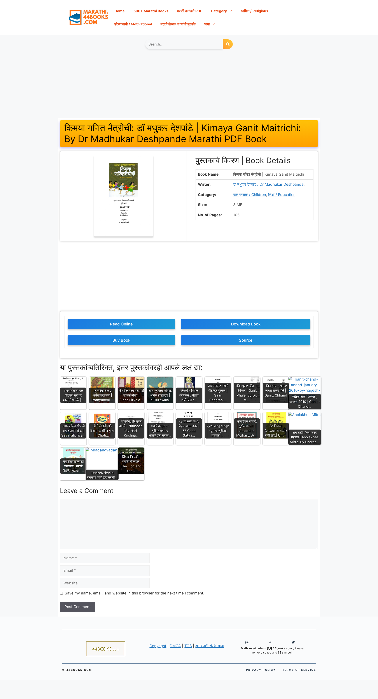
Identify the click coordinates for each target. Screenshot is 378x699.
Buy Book (121, 340)
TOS (188, 646)
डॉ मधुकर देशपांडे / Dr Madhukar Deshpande (268, 184)
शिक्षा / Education (282, 194)
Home (119, 11)
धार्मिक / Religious (254, 11)
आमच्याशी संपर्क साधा (209, 646)
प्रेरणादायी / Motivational (133, 24)
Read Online (121, 324)
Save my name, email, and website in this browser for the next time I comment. (134, 593)
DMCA (175, 646)
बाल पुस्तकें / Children (249, 194)
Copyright (157, 646)
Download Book (246, 324)
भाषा (207, 24)
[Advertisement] (189, 85)
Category (219, 11)
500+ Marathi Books (150, 11)
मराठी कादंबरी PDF (189, 11)
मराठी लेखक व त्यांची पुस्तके (178, 24)
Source (245, 340)
